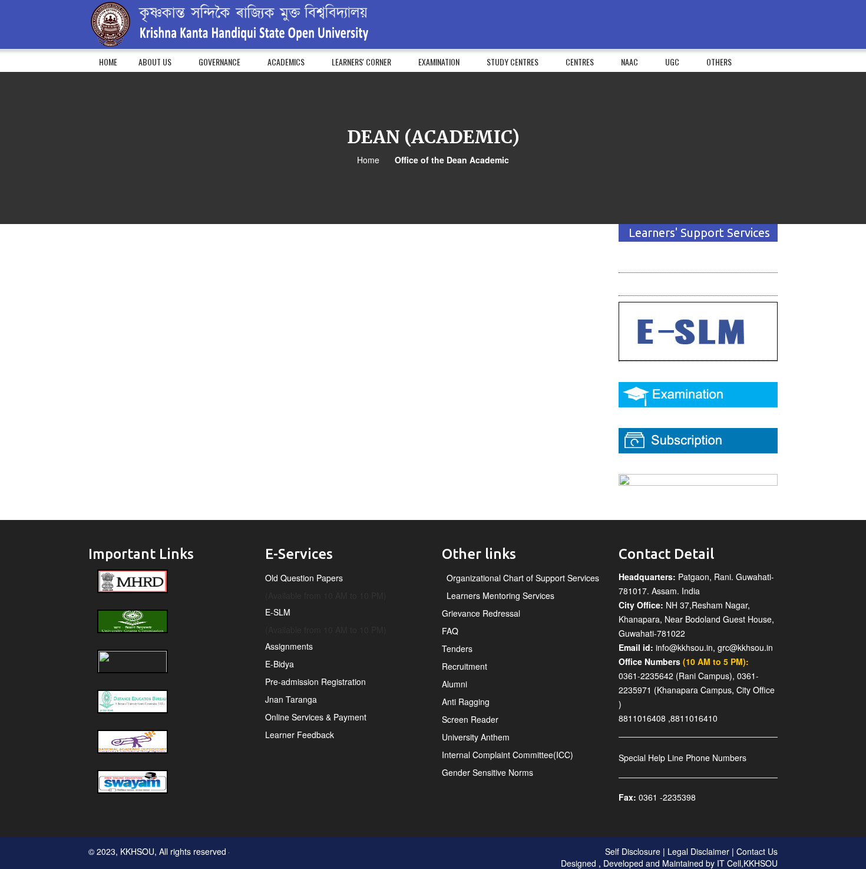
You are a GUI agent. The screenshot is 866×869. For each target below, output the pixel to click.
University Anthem (476, 737)
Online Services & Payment (315, 717)
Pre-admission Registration (315, 681)
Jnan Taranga (291, 699)
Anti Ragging (466, 701)
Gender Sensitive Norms (487, 772)
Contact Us (757, 851)
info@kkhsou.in (684, 647)
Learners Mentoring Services (498, 595)
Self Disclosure (634, 851)
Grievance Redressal (481, 613)
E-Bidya (279, 664)
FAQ (450, 631)
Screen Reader (470, 719)
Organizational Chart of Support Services (520, 578)
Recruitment (464, 666)
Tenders (457, 648)
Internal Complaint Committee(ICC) (507, 755)
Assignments (289, 646)
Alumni (454, 684)
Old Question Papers (304, 578)
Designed (580, 863)
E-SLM (277, 612)
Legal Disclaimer (697, 851)
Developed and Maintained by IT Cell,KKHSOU (690, 863)
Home (368, 160)
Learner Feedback (299, 734)
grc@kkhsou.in (745, 647)
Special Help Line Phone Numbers (682, 757)
